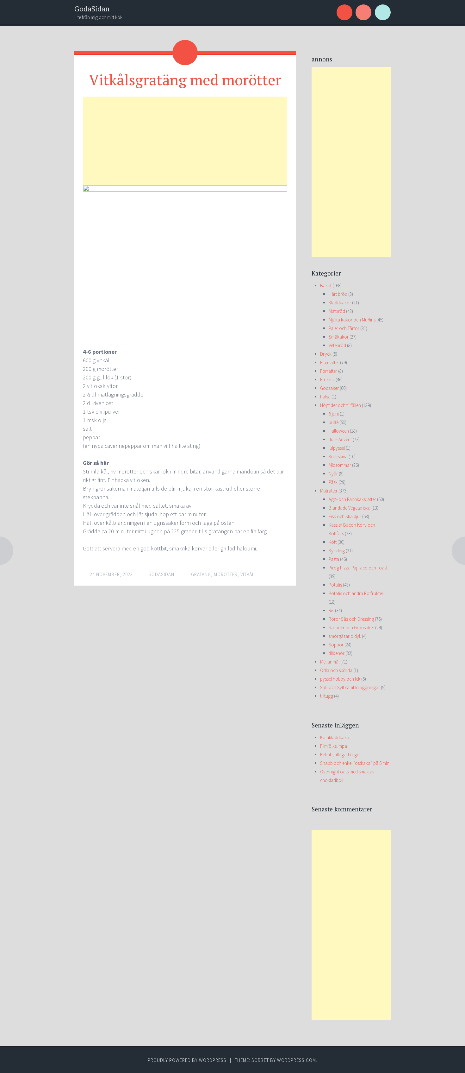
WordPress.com (296, 1060)
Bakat (326, 286)
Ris (331, 610)
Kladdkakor (340, 303)
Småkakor (339, 337)
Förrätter (328, 371)
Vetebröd (337, 345)
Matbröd (337, 311)
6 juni (334, 414)
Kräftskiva (338, 457)
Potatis (335, 585)
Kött (333, 542)
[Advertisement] (185, 141)
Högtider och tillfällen (340, 405)
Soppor (336, 645)
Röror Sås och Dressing (351, 619)
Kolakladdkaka (334, 737)
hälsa (325, 397)
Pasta (334, 559)
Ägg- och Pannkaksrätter (352, 499)
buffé (333, 422)
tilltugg (326, 696)
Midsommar (340, 465)
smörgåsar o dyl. (345, 636)
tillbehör (336, 653)
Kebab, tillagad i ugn (339, 755)
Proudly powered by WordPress (187, 1060)
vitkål (247, 574)
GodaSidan (91, 9)
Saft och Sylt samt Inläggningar (350, 687)
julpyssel (337, 448)
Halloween (339, 431)
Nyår (333, 474)
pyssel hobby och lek (340, 679)
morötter (226, 574)
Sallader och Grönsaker (351, 628)
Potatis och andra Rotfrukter (356, 593)
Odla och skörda (336, 670)
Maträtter (329, 491)
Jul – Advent (340, 439)
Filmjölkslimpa (333, 746)
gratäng (201, 574)
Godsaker (329, 388)
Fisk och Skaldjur (345, 516)
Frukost (327, 380)
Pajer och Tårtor (344, 328)
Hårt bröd (338, 294)
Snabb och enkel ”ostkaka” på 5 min (354, 763)
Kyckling (337, 551)
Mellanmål (329, 662)
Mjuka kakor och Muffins (352, 320)
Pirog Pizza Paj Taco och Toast (358, 568)
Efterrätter (329, 362)
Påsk (333, 482)
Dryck (326, 354)
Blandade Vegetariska (349, 508)
